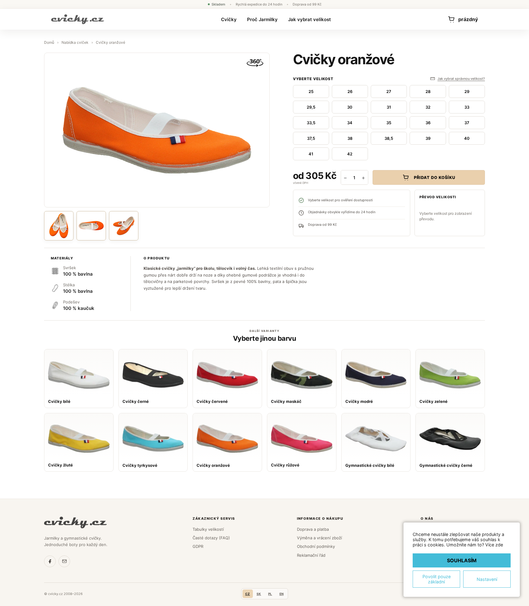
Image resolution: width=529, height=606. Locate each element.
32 (428, 107)
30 (349, 107)
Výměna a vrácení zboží (319, 537)
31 (389, 107)
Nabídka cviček (75, 42)
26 (349, 91)
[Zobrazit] (123, 225)
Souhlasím (462, 560)
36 (428, 122)
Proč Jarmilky (262, 19)
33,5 (311, 122)
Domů (49, 42)
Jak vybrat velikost (309, 19)
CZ (247, 594)
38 (349, 138)
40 (467, 138)
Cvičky (229, 19)
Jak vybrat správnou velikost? (461, 78)
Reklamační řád (311, 555)
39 (428, 138)
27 (388, 91)
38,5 (389, 138)
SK (259, 594)
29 (466, 91)
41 (311, 153)
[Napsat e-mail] (64, 561)
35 (388, 122)
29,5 (311, 107)
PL (270, 594)
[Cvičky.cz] (75, 522)
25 (311, 91)
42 (349, 153)
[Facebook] (50, 561)
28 (428, 91)
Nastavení (487, 579)
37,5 (311, 138)
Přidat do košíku (435, 177)
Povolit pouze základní (436, 579)
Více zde (494, 544)
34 (349, 122)
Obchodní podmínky (316, 546)
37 (466, 122)
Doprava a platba (313, 529)
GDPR (198, 546)
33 (466, 107)
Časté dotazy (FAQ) (211, 537)
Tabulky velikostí (208, 529)
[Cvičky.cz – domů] (77, 19)
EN (282, 594)
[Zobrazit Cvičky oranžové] (58, 225)
